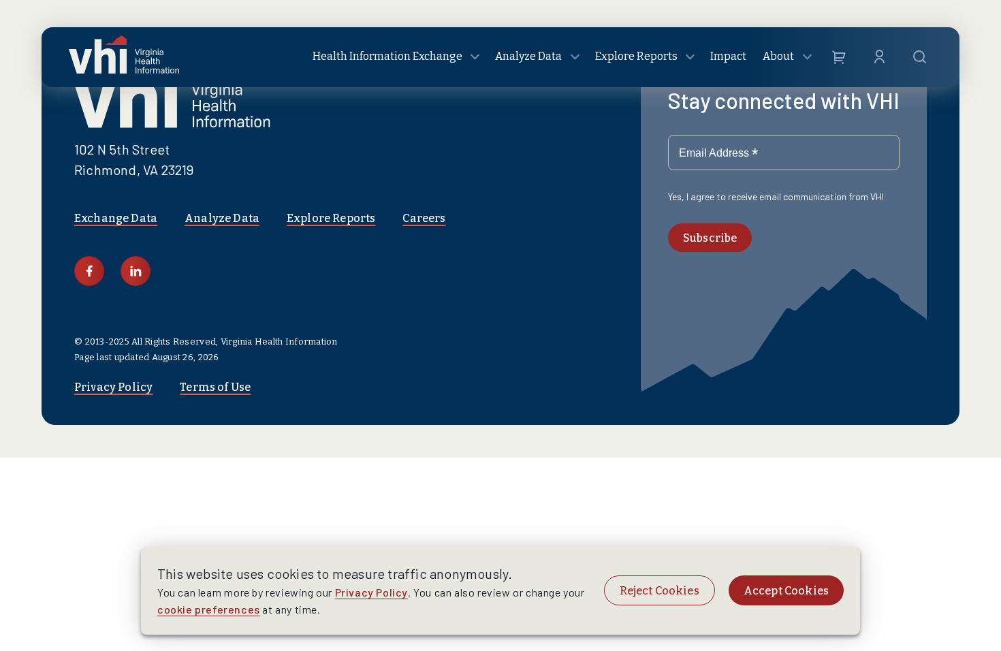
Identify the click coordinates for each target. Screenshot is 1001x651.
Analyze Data (222, 218)
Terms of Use (215, 387)
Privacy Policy (113, 387)
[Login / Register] (879, 57)
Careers (423, 218)
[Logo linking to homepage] (124, 57)
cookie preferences (208, 609)
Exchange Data (115, 218)
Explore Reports (331, 218)
